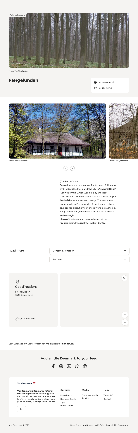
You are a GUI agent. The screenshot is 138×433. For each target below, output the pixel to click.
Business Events (68, 399)
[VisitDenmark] (26, 383)
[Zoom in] (125, 315)
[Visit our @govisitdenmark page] (77, 366)
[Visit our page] (61, 366)
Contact (107, 399)
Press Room (66, 395)
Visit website (105, 82)
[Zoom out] (125, 322)
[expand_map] (124, 278)
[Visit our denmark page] (53, 366)
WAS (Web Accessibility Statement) (112, 425)
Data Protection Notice (81, 425)
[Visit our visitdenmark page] (69, 366)
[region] (94, 300)
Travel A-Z (108, 395)
